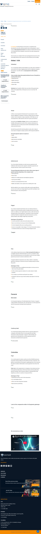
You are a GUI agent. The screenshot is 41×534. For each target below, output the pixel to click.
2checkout (3, 45)
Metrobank (3, 56)
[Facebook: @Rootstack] (1, 465)
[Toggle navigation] (39, 4)
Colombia (2, 42)
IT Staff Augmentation (5, 80)
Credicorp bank (4, 59)
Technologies (4, 100)
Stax (1, 54)
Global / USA (3, 36)
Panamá (2, 39)
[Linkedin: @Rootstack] (4, 465)
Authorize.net (3, 50)
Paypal (2, 53)
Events (29, 1)
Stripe (2, 48)
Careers (32, 1)
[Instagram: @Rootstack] (9, 465)
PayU (2, 60)
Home (2, 21)
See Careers (35, 494)
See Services (35, 485)
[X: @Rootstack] (6, 465)
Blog (5, 21)
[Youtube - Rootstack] (11, 465)
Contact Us (37, 1)
